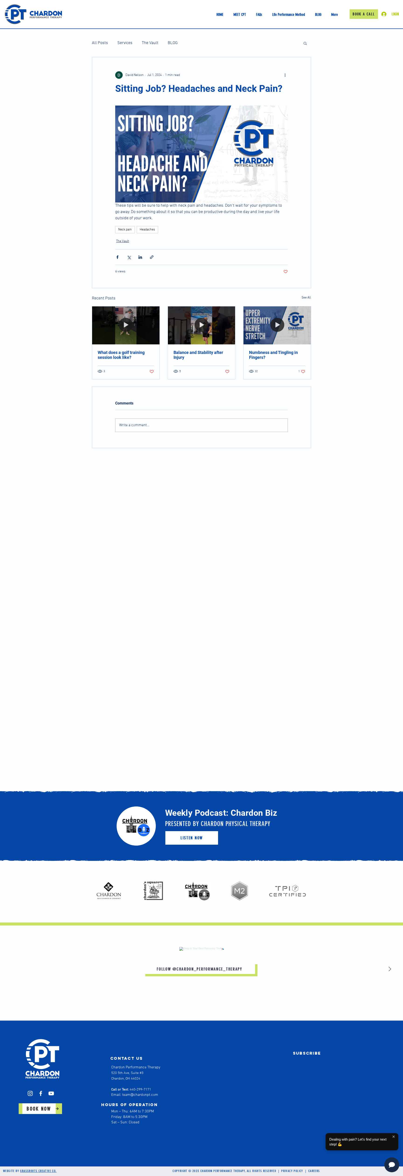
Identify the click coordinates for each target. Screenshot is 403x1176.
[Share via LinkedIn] (140, 257)
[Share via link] (151, 257)
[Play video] (201, 154)
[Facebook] (40, 1093)
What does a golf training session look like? (121, 355)
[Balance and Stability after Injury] (201, 325)
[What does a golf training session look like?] (126, 325)
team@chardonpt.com (140, 1095)
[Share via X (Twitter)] (129, 257)
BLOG (173, 43)
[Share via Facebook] (117, 257)
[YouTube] (51, 1093)
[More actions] (285, 75)
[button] (305, 43)
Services (124, 43)
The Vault (150, 43)
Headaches (147, 230)
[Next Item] (390, 969)
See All (306, 298)
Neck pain (125, 230)
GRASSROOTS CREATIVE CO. (38, 1171)
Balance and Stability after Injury (198, 355)
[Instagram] (30, 1093)
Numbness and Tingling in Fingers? (273, 355)
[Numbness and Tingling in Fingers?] (277, 325)
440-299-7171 (140, 1089)
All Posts (100, 43)
